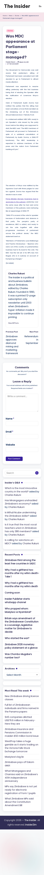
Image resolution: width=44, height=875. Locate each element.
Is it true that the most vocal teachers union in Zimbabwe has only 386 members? (21, 528)
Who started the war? (17, 638)
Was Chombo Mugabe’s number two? (18, 656)
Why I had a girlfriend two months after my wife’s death (21, 584)
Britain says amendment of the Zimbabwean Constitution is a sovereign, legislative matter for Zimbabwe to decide (21, 625)
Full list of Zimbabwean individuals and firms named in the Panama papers (22, 708)
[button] (13, 323)
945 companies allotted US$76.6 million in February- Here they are (20, 720)
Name (10, 418)
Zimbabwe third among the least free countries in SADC (20, 562)
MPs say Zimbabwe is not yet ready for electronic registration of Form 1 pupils (21, 790)
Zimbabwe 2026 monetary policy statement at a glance (21, 646)
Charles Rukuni (16, 273)
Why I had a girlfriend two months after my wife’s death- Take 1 (22, 573)
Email (9, 431)
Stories (10, 31)
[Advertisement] (23, 167)
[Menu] (40, 6)
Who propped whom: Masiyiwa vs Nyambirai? (18, 610)
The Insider (17, 6)
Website (10, 444)
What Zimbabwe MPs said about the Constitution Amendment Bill (19, 802)
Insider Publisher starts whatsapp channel (17, 600)
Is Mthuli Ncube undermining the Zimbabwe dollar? (20, 514)
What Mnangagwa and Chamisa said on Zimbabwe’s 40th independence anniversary (21, 776)
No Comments (14, 64)
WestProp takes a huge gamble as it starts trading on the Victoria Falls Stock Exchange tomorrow (21, 746)
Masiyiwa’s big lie (14, 756)
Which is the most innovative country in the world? (21, 490)
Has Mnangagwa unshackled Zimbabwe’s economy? (21, 502)
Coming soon (12, 592)
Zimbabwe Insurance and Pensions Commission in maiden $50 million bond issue (22, 733)
